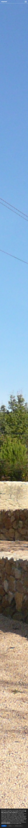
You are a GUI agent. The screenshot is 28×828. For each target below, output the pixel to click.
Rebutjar (10, 825)
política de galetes (5, 823)
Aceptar (4, 825)
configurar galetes (5, 822)
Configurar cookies (18, 825)
